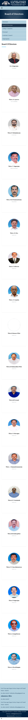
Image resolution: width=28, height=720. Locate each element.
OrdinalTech (18, 716)
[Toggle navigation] (1, 8)
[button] (1, 718)
